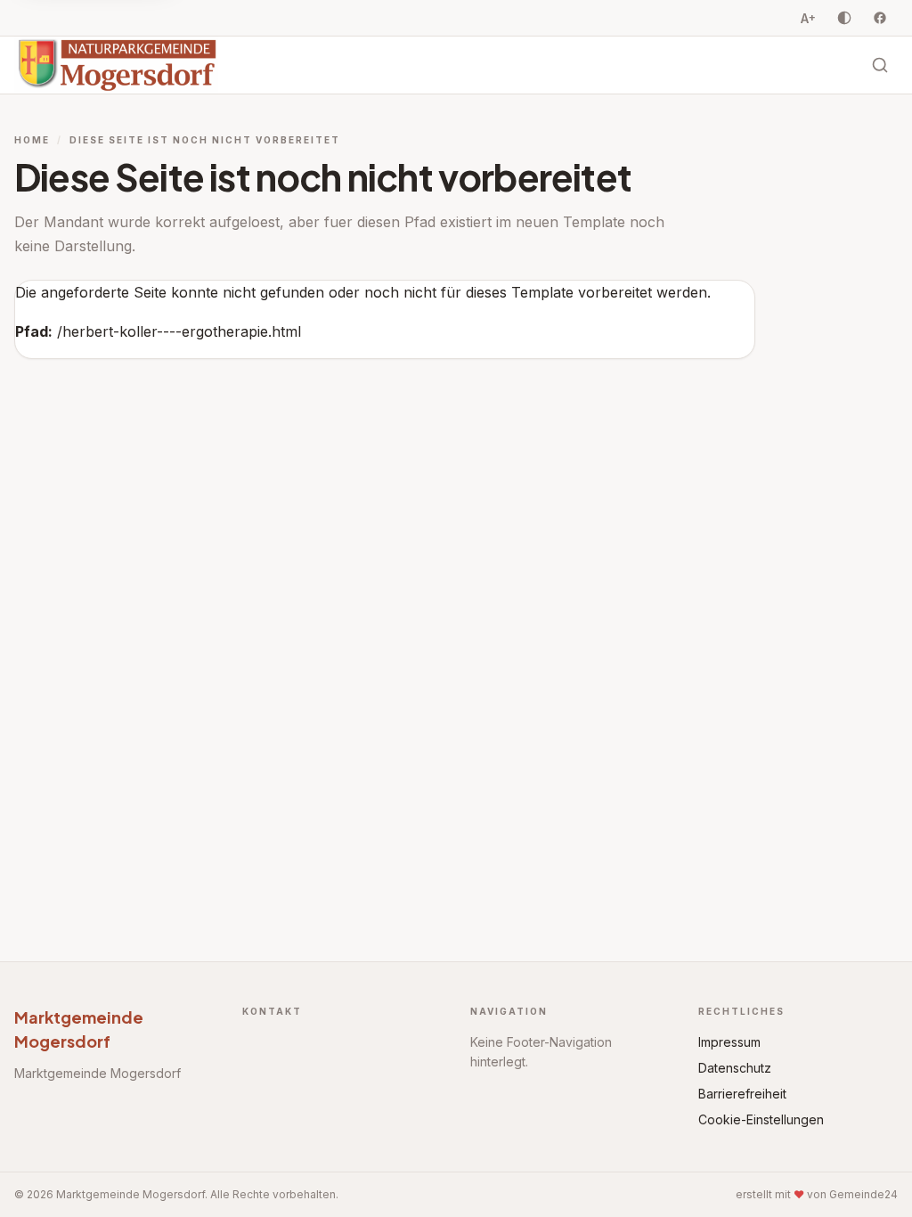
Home (32, 140)
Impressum (729, 1042)
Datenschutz (734, 1067)
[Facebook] (880, 18)
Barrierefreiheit (742, 1093)
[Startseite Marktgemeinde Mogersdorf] (116, 65)
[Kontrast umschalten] (844, 18)
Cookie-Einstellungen (761, 1119)
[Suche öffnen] (880, 65)
